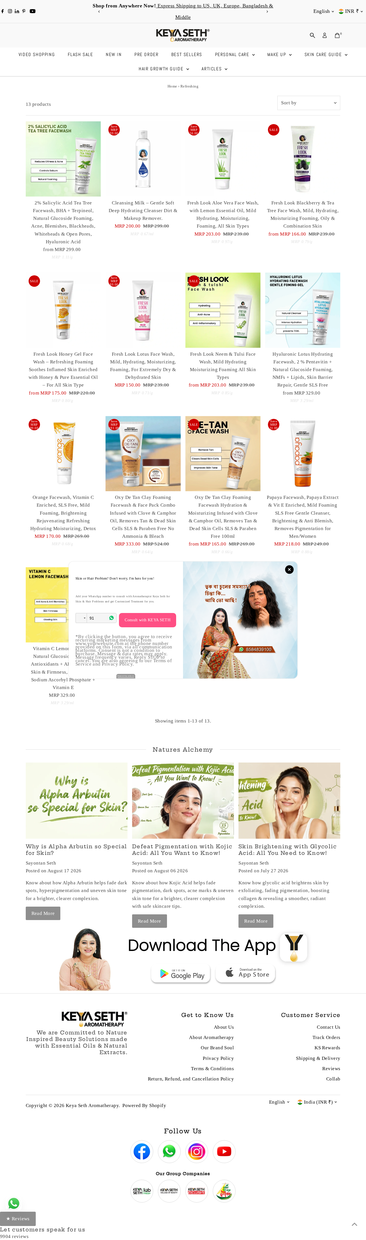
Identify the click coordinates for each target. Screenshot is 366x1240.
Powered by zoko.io (126, 676)
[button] (81, 618)
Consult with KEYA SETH (147, 620)
